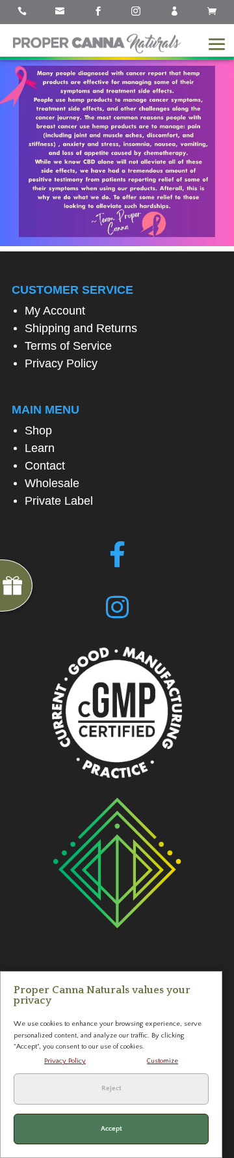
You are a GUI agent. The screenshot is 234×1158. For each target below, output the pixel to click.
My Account (55, 310)
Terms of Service (68, 345)
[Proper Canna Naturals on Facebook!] (117, 555)
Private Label (59, 500)
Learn (40, 448)
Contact (45, 465)
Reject (111, 1088)
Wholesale (52, 483)
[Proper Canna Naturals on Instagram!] (117, 607)
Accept (111, 1129)
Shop (38, 430)
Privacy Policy (61, 363)
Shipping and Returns (81, 328)
